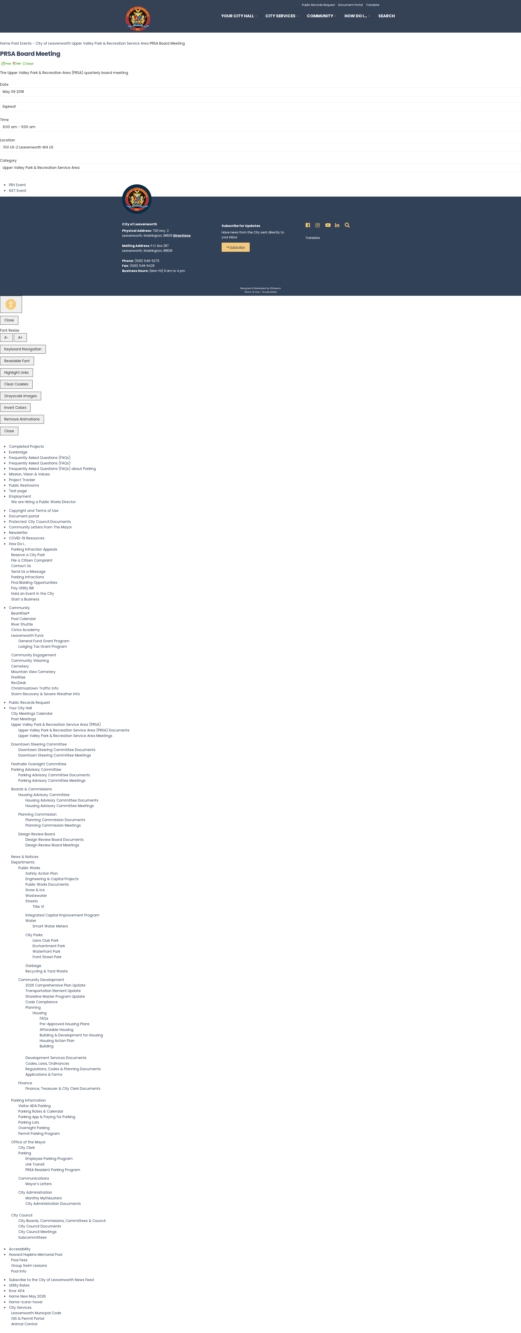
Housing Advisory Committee (44, 794)
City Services (280, 16)
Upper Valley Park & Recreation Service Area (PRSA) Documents (73, 730)
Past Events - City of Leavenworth (41, 43)
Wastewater (36, 895)
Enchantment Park (49, 946)
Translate (372, 5)
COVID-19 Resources (26, 538)
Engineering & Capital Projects (52, 879)
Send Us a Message (28, 571)
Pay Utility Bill (22, 588)
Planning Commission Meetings (53, 825)
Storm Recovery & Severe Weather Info (45, 694)
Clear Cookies (16, 384)
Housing (40, 1013)
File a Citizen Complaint (32, 560)
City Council (21, 1215)
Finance (25, 1083)
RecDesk (18, 682)
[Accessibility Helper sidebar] (11, 304)
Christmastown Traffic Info (34, 688)
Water (30, 920)
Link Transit (35, 1164)
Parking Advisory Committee (36, 769)
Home (5, 43)
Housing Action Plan (57, 1040)
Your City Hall (237, 16)
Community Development (41, 979)
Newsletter (18, 532)
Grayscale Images (20, 396)
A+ (20, 337)
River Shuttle (22, 624)
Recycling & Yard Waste (46, 971)
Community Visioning (30, 660)
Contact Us (21, 565)
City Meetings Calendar (32, 713)
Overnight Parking (34, 1127)
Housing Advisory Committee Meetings (59, 805)
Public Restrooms (24, 485)
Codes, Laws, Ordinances (47, 1063)
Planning (33, 1007)
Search (386, 17)
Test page (18, 490)
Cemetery (20, 666)
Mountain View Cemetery (33, 671)
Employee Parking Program (49, 1158)
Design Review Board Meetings (52, 845)
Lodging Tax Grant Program (42, 646)
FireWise (18, 677)
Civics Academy (25, 629)
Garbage (33, 965)
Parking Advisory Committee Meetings (51, 780)
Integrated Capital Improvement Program (62, 915)
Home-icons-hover (26, 1302)
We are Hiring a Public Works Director (43, 501)
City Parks (34, 935)
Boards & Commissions (31, 789)
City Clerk (26, 1147)
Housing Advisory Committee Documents (61, 800)
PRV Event (17, 185)
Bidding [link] (387, 5)
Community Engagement (33, 655)
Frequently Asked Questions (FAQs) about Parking (52, 468)
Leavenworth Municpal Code (36, 1313)
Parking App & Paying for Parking (46, 1116)
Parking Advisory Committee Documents (54, 775)
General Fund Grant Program (43, 641)
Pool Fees (19, 1260)
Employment (20, 496)
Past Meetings (23, 719)
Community (320, 16)
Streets (31, 901)
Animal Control (24, 1324)
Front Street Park (47, 957)
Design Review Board (36, 834)
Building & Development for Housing (71, 1035)
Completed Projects (26, 446)
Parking (24, 1153)
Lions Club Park (45, 940)
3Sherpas (275, 288)
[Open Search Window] (346, 224)
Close (9, 320)
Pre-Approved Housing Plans (65, 1024)
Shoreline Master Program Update (55, 996)
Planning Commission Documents (55, 819)
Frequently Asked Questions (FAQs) (39, 457)
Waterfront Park (46, 951)
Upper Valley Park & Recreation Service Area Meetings (65, 735)
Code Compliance (41, 1002)
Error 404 (17, 1290)
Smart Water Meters (50, 926)
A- (6, 337)
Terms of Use (251, 292)
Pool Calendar (23, 618)
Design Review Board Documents (54, 839)
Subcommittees (32, 1237)
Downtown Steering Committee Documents (56, 749)
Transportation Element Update (53, 990)
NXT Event (17, 190)
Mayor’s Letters (38, 1183)
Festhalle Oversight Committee (38, 764)
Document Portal (350, 5)
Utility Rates (19, 1285)
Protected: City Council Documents (40, 521)
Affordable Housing (56, 1029)
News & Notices (24, 856)
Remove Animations (22, 419)
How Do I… (356, 16)
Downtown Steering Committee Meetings (54, 755)
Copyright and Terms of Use (33, 510)
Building (47, 1046)
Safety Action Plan (41, 873)
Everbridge (18, 452)
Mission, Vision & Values (29, 474)
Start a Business (25, 599)
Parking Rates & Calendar (40, 1111)
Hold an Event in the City (32, 593)
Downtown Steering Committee (39, 744)
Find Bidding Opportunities (34, 582)
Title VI (38, 906)
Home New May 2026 (27, 1296)
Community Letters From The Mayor (40, 527)
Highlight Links (16, 372)
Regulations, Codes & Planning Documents (63, 1069)
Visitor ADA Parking (34, 1105)
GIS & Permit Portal (27, 1318)
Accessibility (269, 292)
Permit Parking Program (39, 1133)
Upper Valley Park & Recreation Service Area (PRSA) (56, 724)
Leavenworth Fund (27, 635)
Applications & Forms (43, 1074)
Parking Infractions (27, 577)
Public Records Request (318, 5)
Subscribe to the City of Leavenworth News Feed (51, 1279)
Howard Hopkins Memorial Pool (35, 1254)
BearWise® (20, 613)
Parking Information (28, 1100)
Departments (23, 862)
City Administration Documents (53, 1203)
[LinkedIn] (336, 224)
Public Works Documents (47, 884)
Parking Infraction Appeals (34, 549)
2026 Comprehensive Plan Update (55, 985)
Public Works (29, 868)
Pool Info (18, 1271)
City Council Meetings (37, 1231)
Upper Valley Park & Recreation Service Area (110, 43)
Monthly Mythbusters (43, 1198)
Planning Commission (37, 814)
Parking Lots (28, 1122)
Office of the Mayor (28, 1142)
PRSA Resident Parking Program (52, 1169)
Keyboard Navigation (23, 349)
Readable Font (17, 361)
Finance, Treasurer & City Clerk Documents (62, 1088)
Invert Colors (15, 407)
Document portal (24, 516)
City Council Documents (39, 1226)
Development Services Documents (55, 1057)
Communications (33, 1178)
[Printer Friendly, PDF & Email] (17, 63)
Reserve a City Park (28, 554)
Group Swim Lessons (29, 1265)
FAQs (44, 1018)
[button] (236, 247)
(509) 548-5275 (147, 261)
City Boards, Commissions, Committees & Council (62, 1220)
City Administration (35, 1192)
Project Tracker (22, 479)
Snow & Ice (35, 890)
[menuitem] (241, 15)
